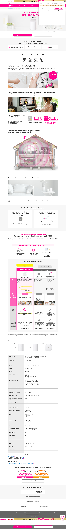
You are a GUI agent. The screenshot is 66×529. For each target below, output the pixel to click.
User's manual (11, 456)
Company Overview (13, 512)
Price (26, 491)
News (27, 496)
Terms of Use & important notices (34, 496)
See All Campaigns (33, 480)
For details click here (12, 336)
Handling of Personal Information (23, 512)
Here (23, 457)
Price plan (21, 5)
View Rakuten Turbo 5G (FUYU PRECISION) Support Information (20, 463)
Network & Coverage (32, 5)
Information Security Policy (35, 512)
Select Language (58, 8)
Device (25, 5)
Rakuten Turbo (10, 8)
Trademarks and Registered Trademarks (48, 512)
